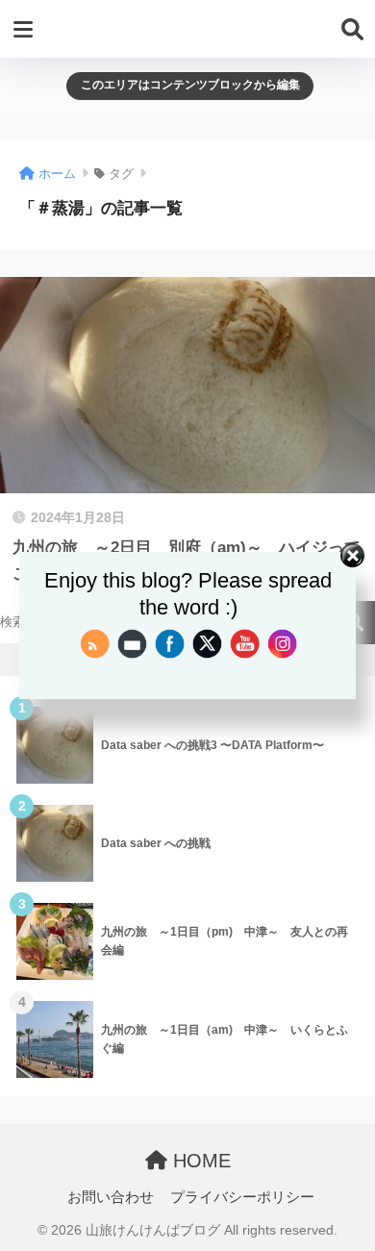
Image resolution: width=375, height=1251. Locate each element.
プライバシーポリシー (242, 1197)
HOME (199, 1160)
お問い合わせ (110, 1197)
